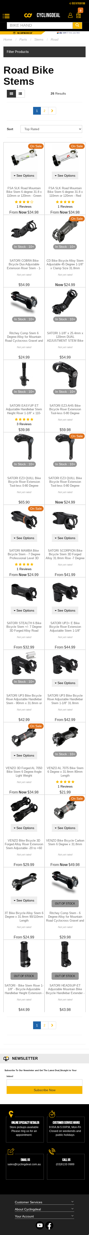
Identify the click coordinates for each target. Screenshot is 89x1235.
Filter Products (18, 52)
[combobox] (40, 25)
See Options (25, 175)
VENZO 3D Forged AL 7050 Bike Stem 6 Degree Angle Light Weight (24, 772)
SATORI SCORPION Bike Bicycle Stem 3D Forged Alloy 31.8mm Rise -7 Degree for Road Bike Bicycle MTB (65, 556)
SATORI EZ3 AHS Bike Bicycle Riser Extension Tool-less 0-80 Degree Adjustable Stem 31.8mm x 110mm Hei (65, 413)
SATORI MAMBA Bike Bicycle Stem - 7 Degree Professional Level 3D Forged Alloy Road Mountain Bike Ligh (24, 558)
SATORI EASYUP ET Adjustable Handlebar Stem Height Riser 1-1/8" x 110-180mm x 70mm (24, 411)
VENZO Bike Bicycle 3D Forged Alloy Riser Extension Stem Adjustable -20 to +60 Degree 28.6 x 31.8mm (24, 846)
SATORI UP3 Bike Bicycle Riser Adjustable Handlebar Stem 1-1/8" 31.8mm (65, 699)
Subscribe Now (44, 1090)
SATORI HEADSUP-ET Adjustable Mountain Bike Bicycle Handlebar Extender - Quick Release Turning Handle (65, 993)
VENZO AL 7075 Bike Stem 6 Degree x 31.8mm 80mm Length (65, 772)
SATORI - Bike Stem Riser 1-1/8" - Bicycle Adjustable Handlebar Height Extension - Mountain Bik (24, 991)
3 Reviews (24, 424)
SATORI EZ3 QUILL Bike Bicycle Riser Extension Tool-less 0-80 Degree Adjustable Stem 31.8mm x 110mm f (24, 485)
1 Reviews (24, 206)
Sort (10, 129)
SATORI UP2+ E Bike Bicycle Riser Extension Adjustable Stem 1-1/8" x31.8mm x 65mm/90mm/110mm (65, 630)
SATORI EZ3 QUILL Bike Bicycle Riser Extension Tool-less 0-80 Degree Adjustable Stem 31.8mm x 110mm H (65, 485)
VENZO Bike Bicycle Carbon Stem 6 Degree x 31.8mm (65, 842)
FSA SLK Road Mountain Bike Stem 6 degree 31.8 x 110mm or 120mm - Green (24, 192)
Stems (38, 39)
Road (54, 39)
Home (7, 39)
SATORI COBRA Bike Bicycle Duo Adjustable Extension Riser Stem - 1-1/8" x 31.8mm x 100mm (24, 266)
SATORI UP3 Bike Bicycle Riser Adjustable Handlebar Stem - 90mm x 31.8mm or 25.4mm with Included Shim (24, 701)
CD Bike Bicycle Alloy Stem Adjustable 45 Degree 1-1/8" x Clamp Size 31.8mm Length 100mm (65, 266)
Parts (23, 39)
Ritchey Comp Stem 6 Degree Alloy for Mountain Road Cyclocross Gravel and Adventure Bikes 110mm (24, 338)
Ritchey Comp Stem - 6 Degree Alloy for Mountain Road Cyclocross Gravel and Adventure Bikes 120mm (65, 918)
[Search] (77, 25)
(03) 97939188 (78, 3)
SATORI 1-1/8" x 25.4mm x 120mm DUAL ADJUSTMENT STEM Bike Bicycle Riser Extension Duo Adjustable (65, 340)
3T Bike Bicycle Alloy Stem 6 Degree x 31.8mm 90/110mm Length (24, 916)
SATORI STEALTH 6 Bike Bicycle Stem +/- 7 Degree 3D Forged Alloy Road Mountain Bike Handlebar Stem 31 (24, 630)
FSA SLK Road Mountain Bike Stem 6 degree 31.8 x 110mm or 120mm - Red (65, 192)
